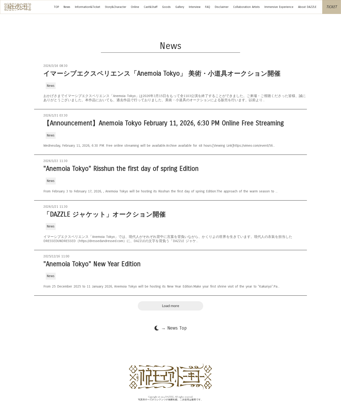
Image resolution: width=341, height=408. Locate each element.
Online (135, 7)
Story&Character (115, 7)
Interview (194, 7)
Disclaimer (221, 7)
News (67, 7)
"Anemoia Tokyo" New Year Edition (92, 264)
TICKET (331, 7)
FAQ (207, 7)
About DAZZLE (307, 7)
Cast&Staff (151, 7)
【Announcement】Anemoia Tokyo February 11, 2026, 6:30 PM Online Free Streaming (164, 123)
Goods (166, 7)
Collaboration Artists (246, 7)
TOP (56, 7)
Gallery (179, 7)
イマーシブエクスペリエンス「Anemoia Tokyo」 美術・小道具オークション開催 (161, 74)
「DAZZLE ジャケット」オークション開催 (104, 214)
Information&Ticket (87, 7)
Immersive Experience (278, 7)
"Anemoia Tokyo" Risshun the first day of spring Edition (121, 169)
